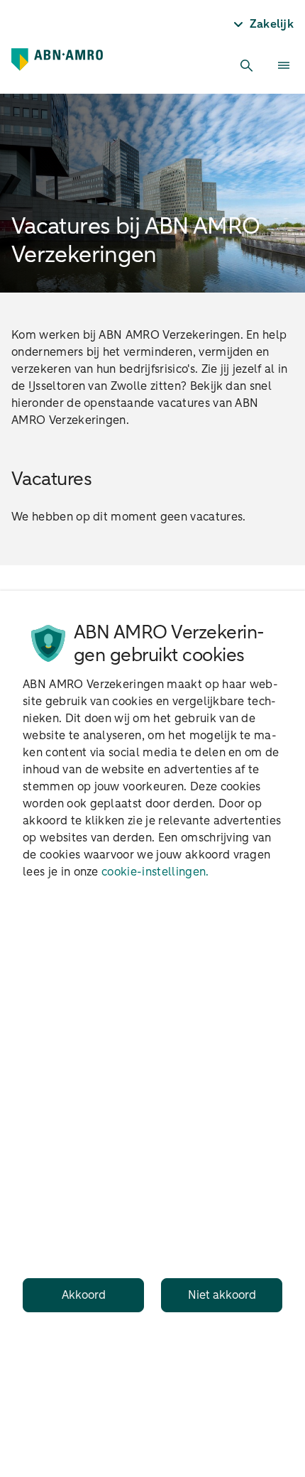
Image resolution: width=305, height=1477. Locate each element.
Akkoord (84, 1295)
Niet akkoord (222, 1295)
